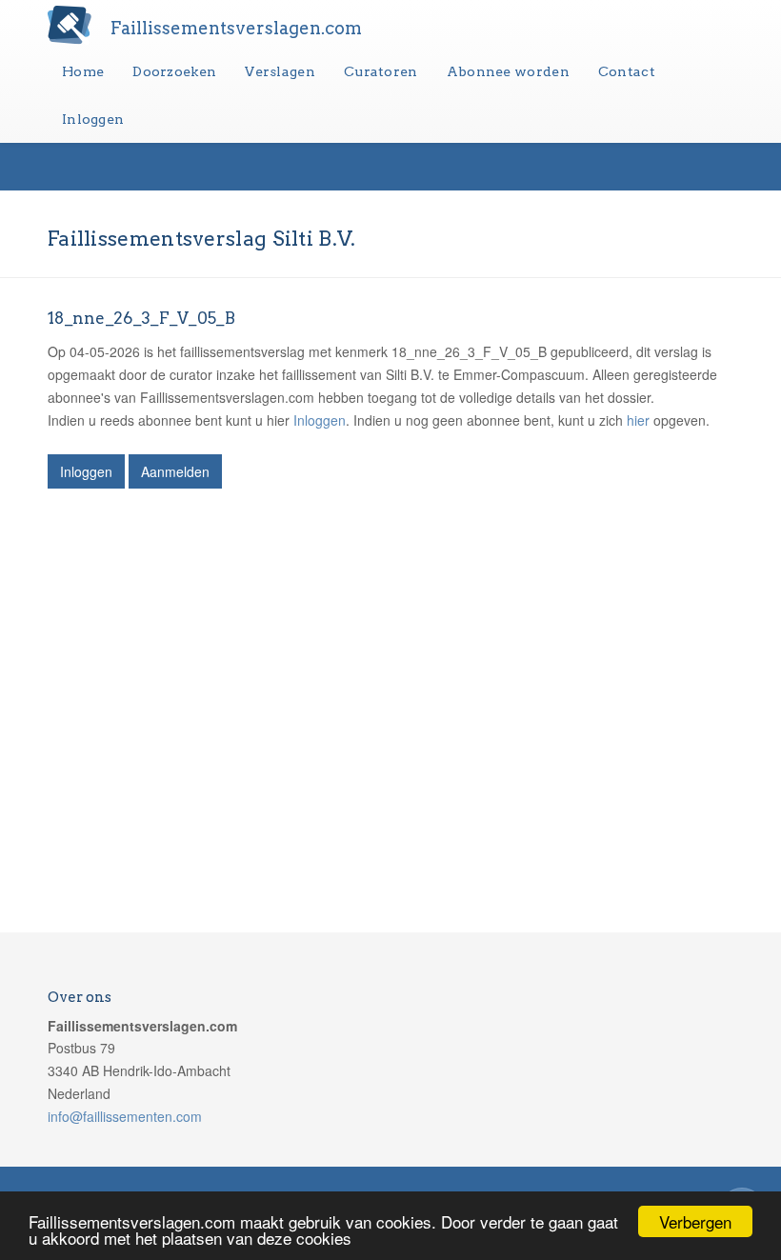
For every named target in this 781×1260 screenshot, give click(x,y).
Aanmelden (175, 471)
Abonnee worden (508, 71)
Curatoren (381, 71)
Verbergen (695, 1221)
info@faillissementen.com (125, 1116)
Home (83, 71)
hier (638, 420)
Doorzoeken (174, 71)
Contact (626, 71)
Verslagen (280, 71)
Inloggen (93, 119)
